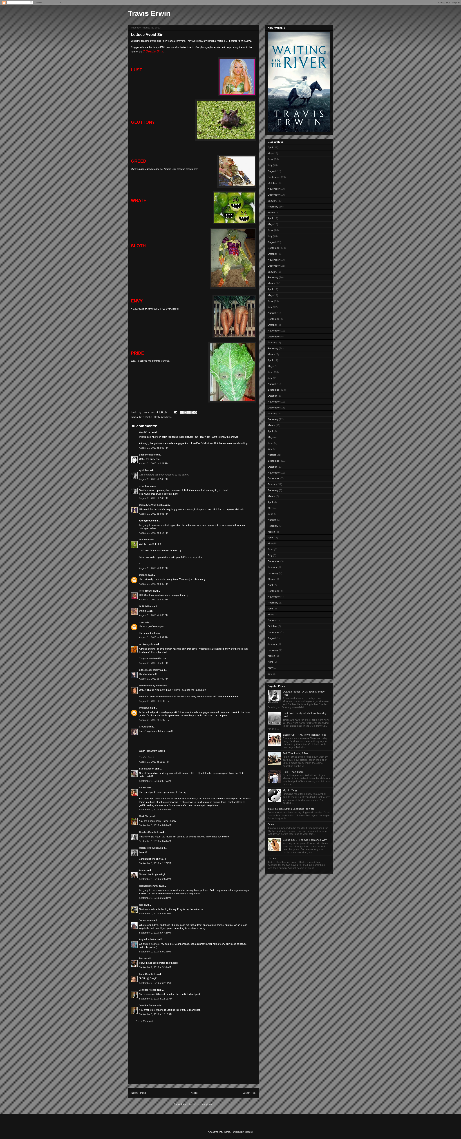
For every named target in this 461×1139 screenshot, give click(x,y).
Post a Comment (144, 1021)
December (274, 194)
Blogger (248, 1132)
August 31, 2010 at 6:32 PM (153, 663)
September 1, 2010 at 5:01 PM (155, 913)
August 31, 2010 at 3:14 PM (153, 533)
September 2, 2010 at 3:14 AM (155, 967)
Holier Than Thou (293, 771)
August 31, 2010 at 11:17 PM (154, 761)
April (270, 147)
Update (272, 858)
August (272, 171)
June (270, 159)
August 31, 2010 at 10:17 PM (154, 720)
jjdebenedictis (147, 454)
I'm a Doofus (145, 417)
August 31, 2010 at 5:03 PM (153, 615)
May (270, 153)
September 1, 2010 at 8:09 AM (155, 825)
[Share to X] (189, 412)
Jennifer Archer (147, 989)
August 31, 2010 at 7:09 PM (153, 678)
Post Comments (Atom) (201, 1104)
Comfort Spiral (146, 757)
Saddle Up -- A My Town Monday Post (304, 734)
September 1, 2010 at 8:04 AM (155, 809)
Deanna (143, 575)
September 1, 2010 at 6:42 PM (155, 932)
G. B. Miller (145, 606)
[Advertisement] (193, 1056)
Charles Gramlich (148, 832)
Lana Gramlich (147, 974)
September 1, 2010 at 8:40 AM (155, 841)
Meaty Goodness (163, 417)
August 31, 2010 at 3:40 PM (153, 584)
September (274, 177)
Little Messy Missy (149, 670)
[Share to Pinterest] (195, 412)
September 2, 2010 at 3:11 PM (155, 983)
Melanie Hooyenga (149, 847)
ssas (141, 622)
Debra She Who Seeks (151, 505)
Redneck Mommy (148, 885)
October (272, 183)
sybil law (144, 470)
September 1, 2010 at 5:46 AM (155, 781)
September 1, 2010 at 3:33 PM (155, 898)
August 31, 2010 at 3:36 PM (153, 568)
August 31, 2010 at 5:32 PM (153, 637)
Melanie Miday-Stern (150, 685)
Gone (271, 824)
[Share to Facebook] (192, 412)
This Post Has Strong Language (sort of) (291, 808)
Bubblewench (146, 768)
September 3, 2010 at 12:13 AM (155, 1014)
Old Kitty (144, 539)
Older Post (249, 1092)
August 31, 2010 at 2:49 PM (153, 498)
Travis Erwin (149, 13)
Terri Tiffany (145, 590)
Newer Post (138, 1092)
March (271, 212)
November (274, 188)
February (273, 206)
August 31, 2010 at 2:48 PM (153, 479)
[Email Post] (175, 412)
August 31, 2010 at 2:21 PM (153, 463)
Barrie (142, 958)
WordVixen (145, 432)
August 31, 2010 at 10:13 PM (154, 701)
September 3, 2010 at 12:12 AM (155, 998)
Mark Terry (145, 816)
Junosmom (145, 920)
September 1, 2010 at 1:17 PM (155, 863)
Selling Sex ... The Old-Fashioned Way (305, 839)
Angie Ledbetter (148, 939)
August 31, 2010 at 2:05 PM (153, 447)
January (272, 200)
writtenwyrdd (146, 644)
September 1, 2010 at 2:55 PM (155, 879)
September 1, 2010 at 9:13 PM (155, 951)
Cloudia (143, 726)
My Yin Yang (290, 790)
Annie (142, 870)
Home (194, 1092)
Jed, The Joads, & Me (295, 753)
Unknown (144, 707)
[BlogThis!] (185, 412)
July (270, 165)
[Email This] (182, 412)
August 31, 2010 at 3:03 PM (153, 513)
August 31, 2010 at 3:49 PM (153, 599)
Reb (141, 904)
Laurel (142, 787)
